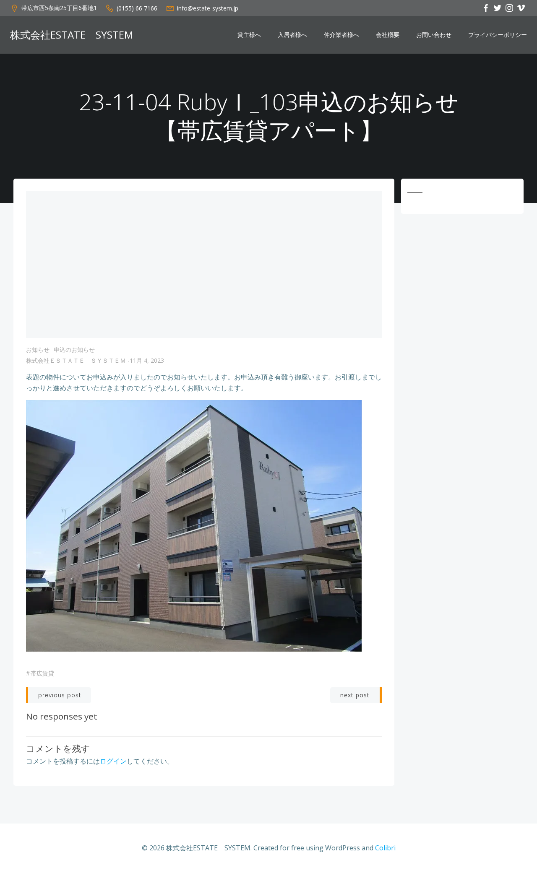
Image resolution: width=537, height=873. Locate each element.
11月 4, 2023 (147, 360)
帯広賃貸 (42, 673)
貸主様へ (249, 34)
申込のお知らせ (74, 349)
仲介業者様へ (341, 34)
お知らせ (38, 349)
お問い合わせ (433, 34)
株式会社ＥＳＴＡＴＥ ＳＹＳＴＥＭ (76, 360)
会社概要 (387, 34)
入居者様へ (292, 34)
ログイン (113, 761)
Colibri (385, 847)
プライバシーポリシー (497, 34)
